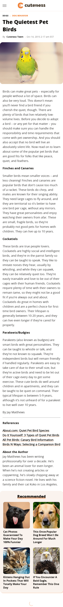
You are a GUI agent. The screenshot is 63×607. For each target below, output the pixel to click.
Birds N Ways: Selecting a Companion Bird (31, 444)
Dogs (5, 16)
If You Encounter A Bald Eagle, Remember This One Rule (46, 582)
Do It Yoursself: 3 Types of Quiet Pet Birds (31, 435)
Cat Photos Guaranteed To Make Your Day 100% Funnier (13, 537)
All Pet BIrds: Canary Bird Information (28, 440)
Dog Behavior (20, 16)
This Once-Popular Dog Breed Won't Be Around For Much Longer (45, 537)
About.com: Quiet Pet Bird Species (26, 430)
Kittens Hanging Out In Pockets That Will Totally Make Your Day (16, 582)
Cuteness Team (14, 36)
